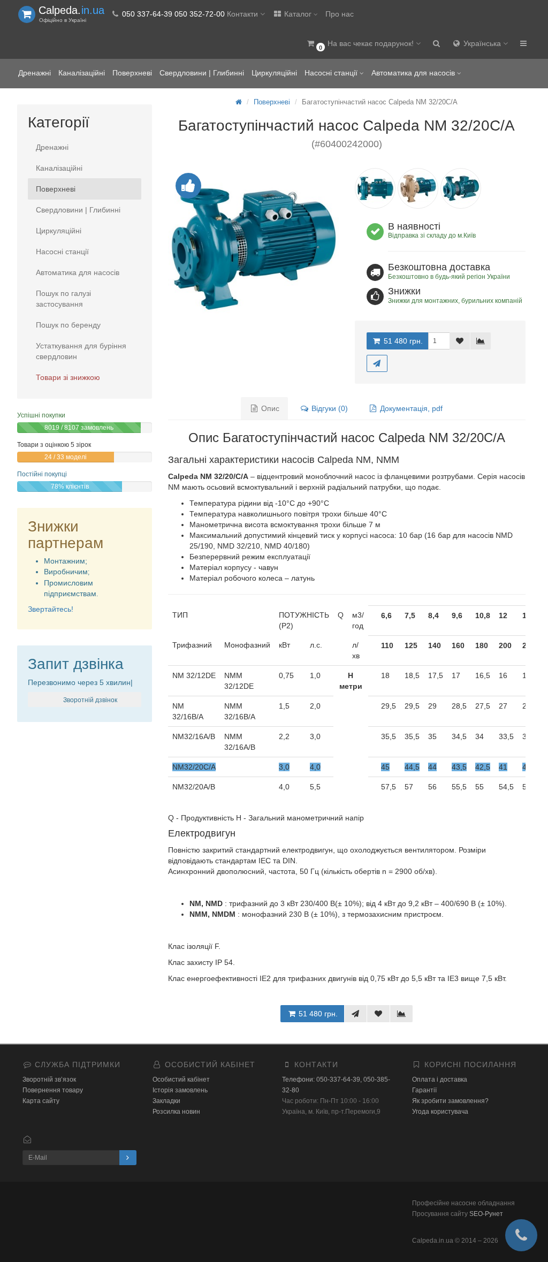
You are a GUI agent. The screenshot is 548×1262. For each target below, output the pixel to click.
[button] (363, 44)
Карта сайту (40, 1101)
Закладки (166, 1101)
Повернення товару (52, 1090)
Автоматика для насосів (414, 73)
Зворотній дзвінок (89, 700)
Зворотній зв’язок (49, 1079)
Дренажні (34, 73)
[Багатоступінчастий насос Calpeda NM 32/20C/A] (253, 248)
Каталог (298, 14)
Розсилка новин (176, 1111)
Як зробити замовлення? (450, 1101)
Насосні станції (332, 73)
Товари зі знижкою (68, 377)
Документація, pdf (410, 408)
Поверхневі (132, 73)
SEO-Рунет (486, 1214)
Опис (269, 408)
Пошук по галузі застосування (63, 298)
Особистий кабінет (181, 1079)
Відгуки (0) (328, 408)
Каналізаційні (81, 73)
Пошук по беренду (68, 325)
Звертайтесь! (50, 609)
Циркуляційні (274, 73)
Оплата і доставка (439, 1079)
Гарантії (424, 1090)
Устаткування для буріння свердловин (81, 351)
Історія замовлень (180, 1090)
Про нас (339, 14)
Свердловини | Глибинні (201, 73)
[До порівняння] (480, 340)
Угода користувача (440, 1111)
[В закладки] (460, 340)
